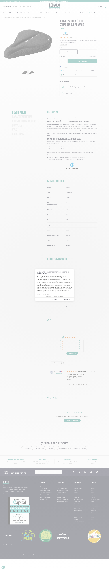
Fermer (42, 299)
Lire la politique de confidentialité (44, 294)
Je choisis (54, 299)
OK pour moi (67, 299)
